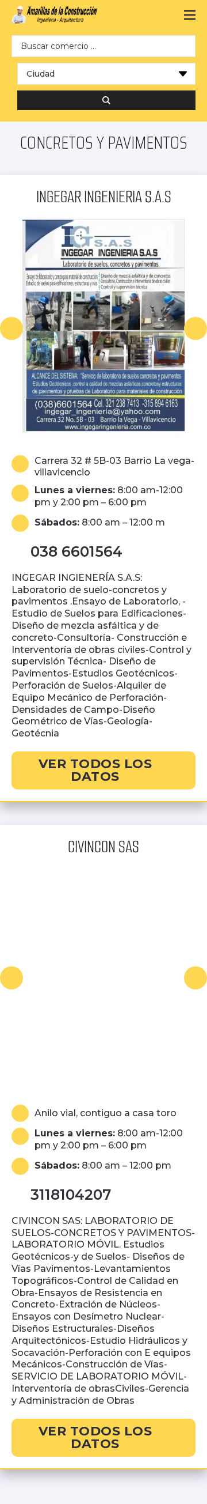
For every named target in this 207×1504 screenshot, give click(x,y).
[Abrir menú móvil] (189, 15)
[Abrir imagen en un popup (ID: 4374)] (103, 977)
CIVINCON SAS (103, 847)
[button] (11, 328)
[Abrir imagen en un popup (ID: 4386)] (103, 328)
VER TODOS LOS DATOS (95, 770)
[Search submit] (106, 100)
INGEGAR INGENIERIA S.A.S (103, 197)
